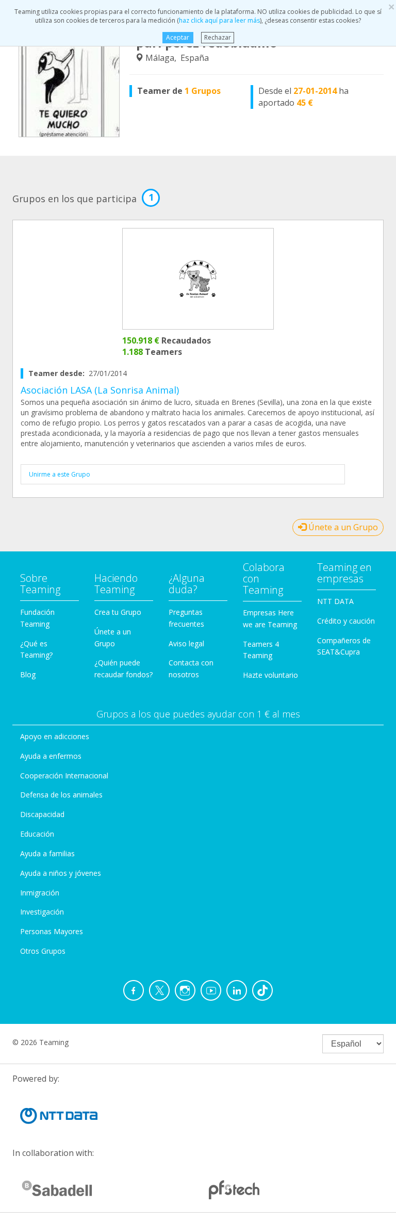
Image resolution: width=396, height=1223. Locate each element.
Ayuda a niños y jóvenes (60, 873)
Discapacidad (42, 814)
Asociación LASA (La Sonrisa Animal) (100, 390)
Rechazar (217, 37)
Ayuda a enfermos (50, 756)
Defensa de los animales (61, 795)
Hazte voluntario (270, 675)
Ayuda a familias (47, 853)
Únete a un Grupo (342, 527)
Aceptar (177, 37)
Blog (28, 674)
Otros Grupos (42, 951)
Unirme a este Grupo (59, 474)
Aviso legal (186, 643)
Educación (37, 834)
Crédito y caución (346, 621)
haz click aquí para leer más (219, 20)
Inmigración (39, 893)
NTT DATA (335, 601)
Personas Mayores (51, 931)
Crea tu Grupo (117, 612)
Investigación (42, 912)
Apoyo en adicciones (54, 736)
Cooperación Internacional (64, 775)
